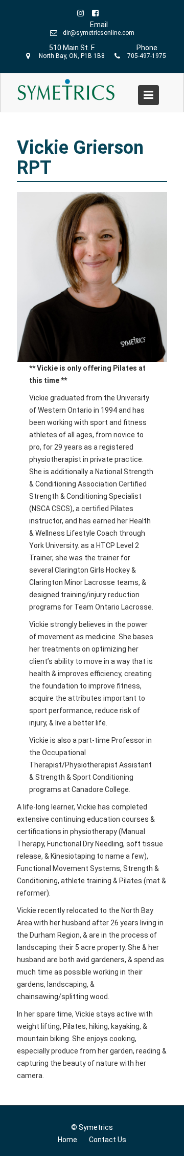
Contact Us (107, 1139)
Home (67, 1139)
